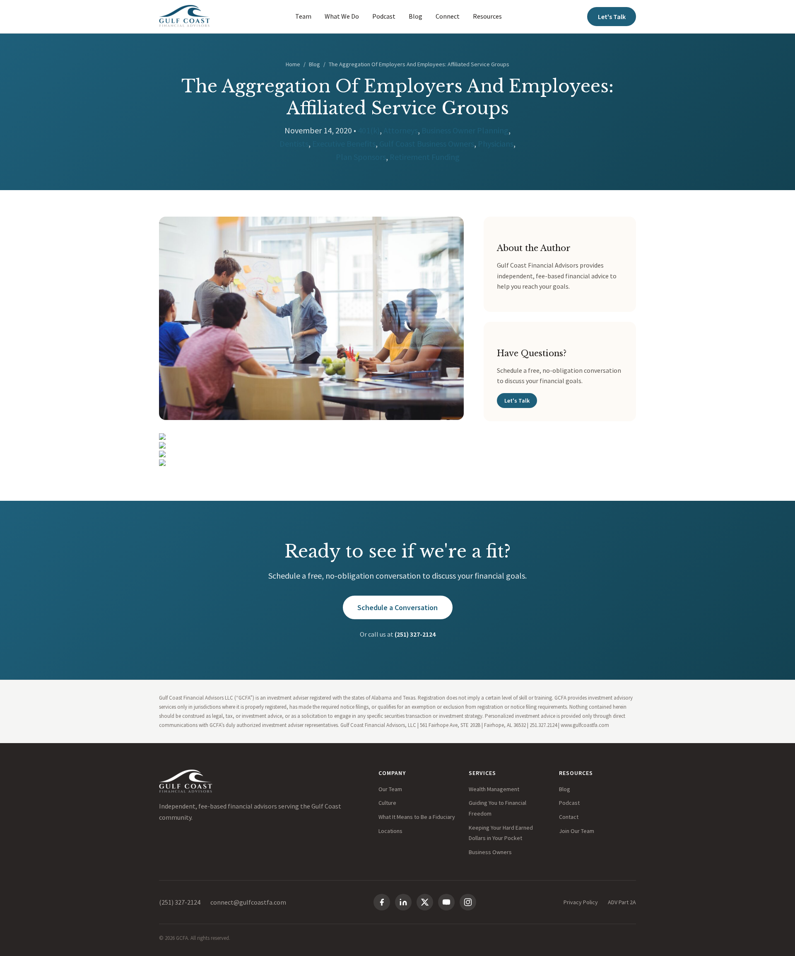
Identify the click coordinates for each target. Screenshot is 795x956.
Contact (568, 817)
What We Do (342, 16)
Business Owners (490, 852)
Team (303, 16)
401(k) (369, 130)
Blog (415, 16)
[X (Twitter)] (425, 902)
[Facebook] (381, 902)
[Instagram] (468, 902)
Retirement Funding (425, 157)
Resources (487, 16)
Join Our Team (576, 831)
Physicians (495, 143)
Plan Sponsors (361, 157)
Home (293, 64)
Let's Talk (612, 16)
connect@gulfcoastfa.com (248, 902)
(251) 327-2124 (415, 634)
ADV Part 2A (622, 902)
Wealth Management (494, 789)
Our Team (390, 789)
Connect (448, 16)
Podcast (383, 16)
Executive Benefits (344, 143)
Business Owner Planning (465, 130)
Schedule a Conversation (397, 607)
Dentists (293, 143)
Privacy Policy (581, 902)
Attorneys (400, 130)
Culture (387, 802)
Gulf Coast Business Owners (426, 143)
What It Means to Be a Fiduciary (416, 817)
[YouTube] (446, 902)
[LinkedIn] (403, 902)
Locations (390, 831)
